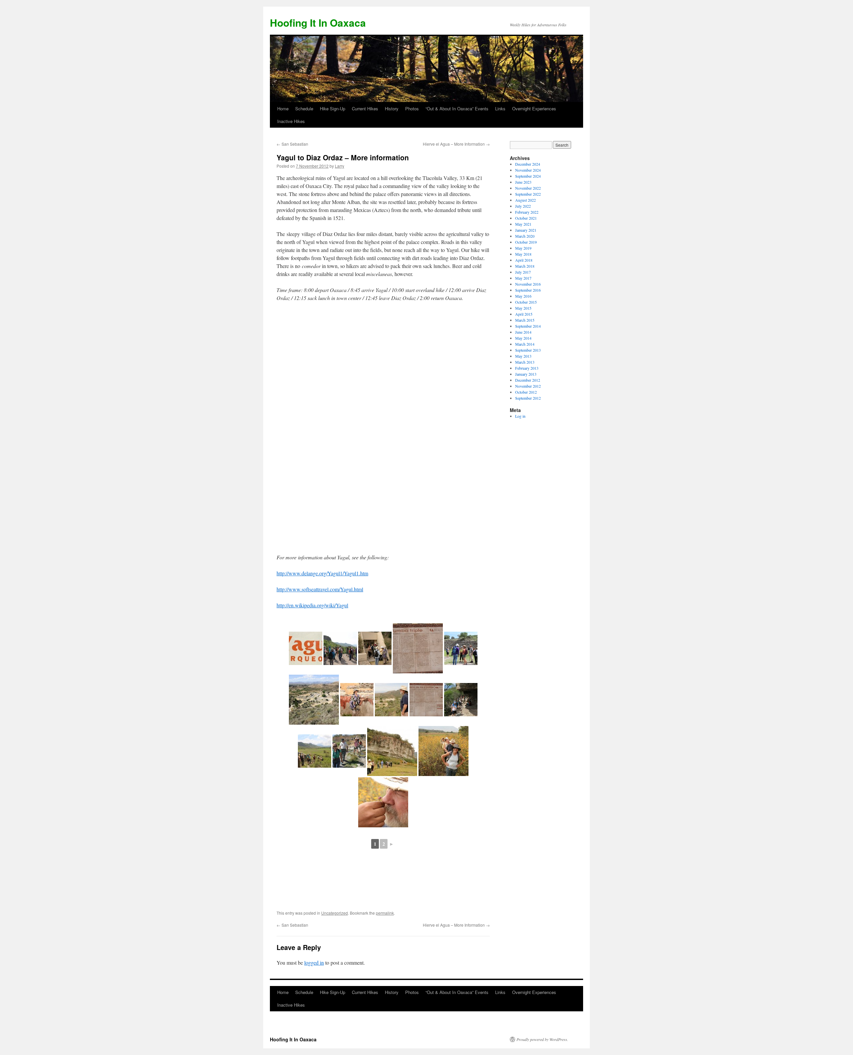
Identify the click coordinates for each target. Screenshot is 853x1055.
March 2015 (524, 320)
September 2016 (528, 290)
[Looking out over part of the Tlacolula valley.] (340, 648)
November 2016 (528, 284)
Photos (412, 108)
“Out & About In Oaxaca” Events (457, 108)
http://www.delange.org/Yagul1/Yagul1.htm (322, 573)
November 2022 (528, 188)
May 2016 (523, 296)
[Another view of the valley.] (314, 751)
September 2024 (528, 176)
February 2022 (526, 212)
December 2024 (527, 164)
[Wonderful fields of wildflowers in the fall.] (443, 751)
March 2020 (524, 236)
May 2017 (523, 278)
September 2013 (528, 350)
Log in (520, 416)
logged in (314, 962)
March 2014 (524, 344)
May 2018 (523, 254)
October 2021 (526, 218)
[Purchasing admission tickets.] (375, 648)
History (392, 108)
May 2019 (523, 248)
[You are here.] (305, 648)
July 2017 (523, 272)
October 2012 (526, 392)
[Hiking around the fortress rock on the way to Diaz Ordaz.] (392, 751)
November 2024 (528, 170)
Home (283, 108)
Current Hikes (365, 108)
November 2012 (528, 386)
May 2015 (523, 308)
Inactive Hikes (291, 121)
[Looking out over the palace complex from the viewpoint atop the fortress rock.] (391, 699)
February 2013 (526, 368)
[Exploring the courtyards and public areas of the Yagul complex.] (460, 648)
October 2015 (526, 302)
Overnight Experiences (534, 108)
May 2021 (523, 224)
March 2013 (524, 362)
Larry (339, 166)
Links (500, 108)
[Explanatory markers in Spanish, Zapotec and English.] (418, 648)
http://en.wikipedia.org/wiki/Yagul (312, 605)
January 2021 (525, 230)
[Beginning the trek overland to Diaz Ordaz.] (349, 751)
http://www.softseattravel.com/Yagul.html (320, 589)
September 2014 (528, 326)
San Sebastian (292, 144)
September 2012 (528, 398)
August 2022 (525, 200)
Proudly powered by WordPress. (542, 1039)
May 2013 (523, 356)
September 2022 (528, 194)
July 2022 (523, 206)
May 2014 (523, 338)
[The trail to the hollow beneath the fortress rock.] (460, 699)
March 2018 (524, 266)
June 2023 (523, 182)
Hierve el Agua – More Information (456, 144)
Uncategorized (334, 913)
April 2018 (523, 260)
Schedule (304, 108)
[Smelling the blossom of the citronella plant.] (383, 802)
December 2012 (527, 380)
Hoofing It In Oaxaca (318, 22)
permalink (385, 913)
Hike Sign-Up (332, 108)
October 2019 (526, 242)
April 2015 (523, 314)
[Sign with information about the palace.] (426, 699)
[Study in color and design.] (357, 699)
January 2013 (525, 374)
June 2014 (523, 332)
